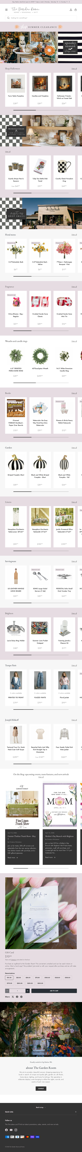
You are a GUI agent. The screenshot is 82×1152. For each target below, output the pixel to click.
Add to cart (54, 991)
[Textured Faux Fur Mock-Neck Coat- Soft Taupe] (16, 735)
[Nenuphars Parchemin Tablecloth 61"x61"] (40, 517)
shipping (13, 960)
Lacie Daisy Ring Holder (16, 640)
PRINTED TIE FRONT (16, 697)
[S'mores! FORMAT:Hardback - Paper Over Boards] (16, 408)
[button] (75, 9)
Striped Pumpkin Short (16, 475)
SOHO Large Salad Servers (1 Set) (40, 589)
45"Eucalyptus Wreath (40, 368)
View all (74, 68)
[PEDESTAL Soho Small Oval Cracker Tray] (64, 576)
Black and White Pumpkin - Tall (64, 476)
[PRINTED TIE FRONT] (16, 680)
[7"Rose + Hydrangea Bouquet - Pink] (64, 250)
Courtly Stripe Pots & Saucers (16, 179)
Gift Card (9, 952)
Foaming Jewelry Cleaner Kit (64, 641)
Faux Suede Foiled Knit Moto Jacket (64, 748)
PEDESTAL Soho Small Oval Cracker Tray (64, 589)
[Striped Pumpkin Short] (16, 463)
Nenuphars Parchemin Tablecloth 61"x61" (40, 530)
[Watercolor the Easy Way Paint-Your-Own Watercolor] (40, 408)
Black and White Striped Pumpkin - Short (40, 476)
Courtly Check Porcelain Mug (64, 179)
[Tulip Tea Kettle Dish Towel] (40, 166)
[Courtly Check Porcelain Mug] (64, 166)
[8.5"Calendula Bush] (16, 250)
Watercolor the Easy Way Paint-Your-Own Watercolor (40, 422)
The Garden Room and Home (17, 1147)
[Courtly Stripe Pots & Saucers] (16, 166)
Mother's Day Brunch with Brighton (59, 836)
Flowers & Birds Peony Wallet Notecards (64, 421)
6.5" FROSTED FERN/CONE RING (16, 369)
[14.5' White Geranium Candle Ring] (64, 356)
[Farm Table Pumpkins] (16, 84)
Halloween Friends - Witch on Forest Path (64, 97)
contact (41, 1089)
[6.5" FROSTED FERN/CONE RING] (16, 356)
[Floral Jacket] (64, 680)
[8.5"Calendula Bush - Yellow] (40, 250)
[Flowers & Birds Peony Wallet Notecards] (64, 408)
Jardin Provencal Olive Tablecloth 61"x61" (64, 530)
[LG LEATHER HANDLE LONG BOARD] (16, 576)
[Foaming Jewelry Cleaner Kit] (64, 628)
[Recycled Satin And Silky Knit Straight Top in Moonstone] (40, 735)
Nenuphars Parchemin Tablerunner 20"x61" (16, 530)
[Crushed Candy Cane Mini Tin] (64, 302)
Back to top (40, 1107)
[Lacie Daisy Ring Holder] (16, 628)
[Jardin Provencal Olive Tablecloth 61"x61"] (64, 517)
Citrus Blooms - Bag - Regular (15, 315)
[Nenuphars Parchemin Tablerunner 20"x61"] (16, 517)
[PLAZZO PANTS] (40, 680)
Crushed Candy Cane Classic (40, 315)
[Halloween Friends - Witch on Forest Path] (64, 84)
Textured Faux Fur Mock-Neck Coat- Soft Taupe (16, 748)
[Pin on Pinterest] (21, 997)
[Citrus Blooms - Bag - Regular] (16, 302)
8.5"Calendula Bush (16, 262)
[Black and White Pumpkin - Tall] (64, 463)
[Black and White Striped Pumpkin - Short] (40, 463)
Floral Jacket (64, 697)
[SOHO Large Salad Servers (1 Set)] (40, 576)
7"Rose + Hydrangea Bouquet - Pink (64, 263)
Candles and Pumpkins (40, 96)
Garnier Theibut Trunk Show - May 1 (22, 837)
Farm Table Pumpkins (16, 96)
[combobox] (41, 18)
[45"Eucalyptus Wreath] (40, 356)
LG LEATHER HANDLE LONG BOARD (16, 589)
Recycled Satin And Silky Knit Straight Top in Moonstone (40, 749)
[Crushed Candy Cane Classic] (40, 302)
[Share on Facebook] (17, 997)
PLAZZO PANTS (40, 697)
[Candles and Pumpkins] (40, 84)
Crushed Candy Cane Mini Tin (64, 315)
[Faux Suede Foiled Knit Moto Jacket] (64, 735)
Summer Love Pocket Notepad (40, 641)
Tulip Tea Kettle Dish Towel (40, 179)
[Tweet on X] (13, 997)
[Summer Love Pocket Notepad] (40, 628)
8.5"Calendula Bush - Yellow (40, 263)
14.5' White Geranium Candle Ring (64, 369)
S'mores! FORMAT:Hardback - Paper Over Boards (16, 422)
